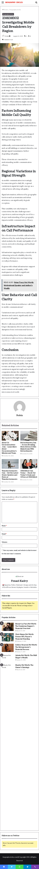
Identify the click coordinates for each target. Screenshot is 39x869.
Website (4, 542)
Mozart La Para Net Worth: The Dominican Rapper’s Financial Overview (25, 626)
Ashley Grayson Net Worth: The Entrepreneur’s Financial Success (26, 647)
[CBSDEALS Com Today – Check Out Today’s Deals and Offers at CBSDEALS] (28, 464)
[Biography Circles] (14, 2)
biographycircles (15, 10)
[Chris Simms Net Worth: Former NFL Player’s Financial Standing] (8, 637)
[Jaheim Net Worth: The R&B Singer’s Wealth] (8, 658)
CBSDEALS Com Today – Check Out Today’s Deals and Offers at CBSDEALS (28, 474)
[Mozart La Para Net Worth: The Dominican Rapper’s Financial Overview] (8, 627)
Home (6, 10)
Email (4, 534)
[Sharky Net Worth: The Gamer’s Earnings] (8, 746)
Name (4, 526)
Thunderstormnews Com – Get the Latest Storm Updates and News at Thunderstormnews (10, 475)
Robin (7, 36)
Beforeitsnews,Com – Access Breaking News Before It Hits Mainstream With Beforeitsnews (28, 447)
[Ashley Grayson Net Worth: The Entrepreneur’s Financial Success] (8, 648)
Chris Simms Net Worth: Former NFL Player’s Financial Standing (24, 636)
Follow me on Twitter (10, 836)
